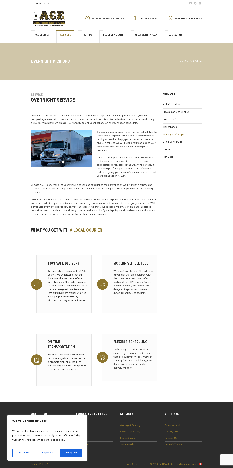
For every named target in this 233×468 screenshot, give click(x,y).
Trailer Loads (170, 127)
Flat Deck (168, 157)
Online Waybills (173, 425)
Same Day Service (172, 142)
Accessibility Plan (174, 444)
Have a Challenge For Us (176, 112)
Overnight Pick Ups (173, 134)
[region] (47, 438)
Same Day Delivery (130, 432)
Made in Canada (190, 464)
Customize (23, 453)
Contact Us (171, 438)
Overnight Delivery (130, 425)
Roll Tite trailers (171, 105)
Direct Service (170, 120)
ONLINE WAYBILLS (40, 3)
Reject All (47, 453)
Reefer (167, 149)
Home (180, 61)
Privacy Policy (38, 464)
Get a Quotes (172, 432)
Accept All (71, 453)
